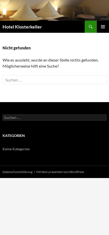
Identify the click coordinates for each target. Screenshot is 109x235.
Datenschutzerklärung (17, 172)
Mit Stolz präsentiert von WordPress (60, 172)
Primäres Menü (103, 27)
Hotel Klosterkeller (22, 27)
